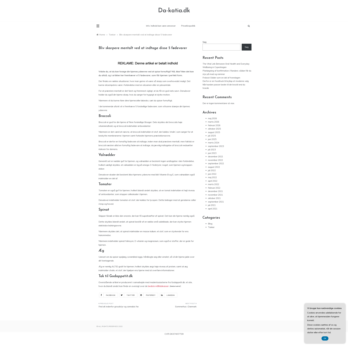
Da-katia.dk (174, 11)
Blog (210, 223)
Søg (204, 42)
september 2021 (216, 201)
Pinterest (151, 295)
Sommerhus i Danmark (185, 306)
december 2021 (215, 191)
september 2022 (216, 163)
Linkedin (171, 295)
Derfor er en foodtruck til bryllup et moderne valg (226, 81)
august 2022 (214, 167)
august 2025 (214, 132)
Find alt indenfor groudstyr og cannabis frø (119, 306)
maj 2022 (212, 177)
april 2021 (212, 208)
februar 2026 (214, 125)
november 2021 (215, 194)
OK (325, 338)
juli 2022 (212, 170)
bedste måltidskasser (158, 286)
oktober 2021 (214, 198)
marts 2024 (213, 142)
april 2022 (212, 181)
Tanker (211, 227)
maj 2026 (212, 118)
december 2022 (215, 156)
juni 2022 (212, 174)
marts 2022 (213, 184)
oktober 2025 (214, 128)
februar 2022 (214, 188)
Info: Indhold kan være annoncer (161, 26)
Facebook (110, 295)
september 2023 (216, 146)
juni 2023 (212, 153)
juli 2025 (212, 135)
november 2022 (215, 160)
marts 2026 (213, 122)
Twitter (131, 295)
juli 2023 (212, 149)
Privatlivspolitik (188, 26)
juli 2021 (212, 205)
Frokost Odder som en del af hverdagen (221, 77)
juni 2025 (212, 139)
